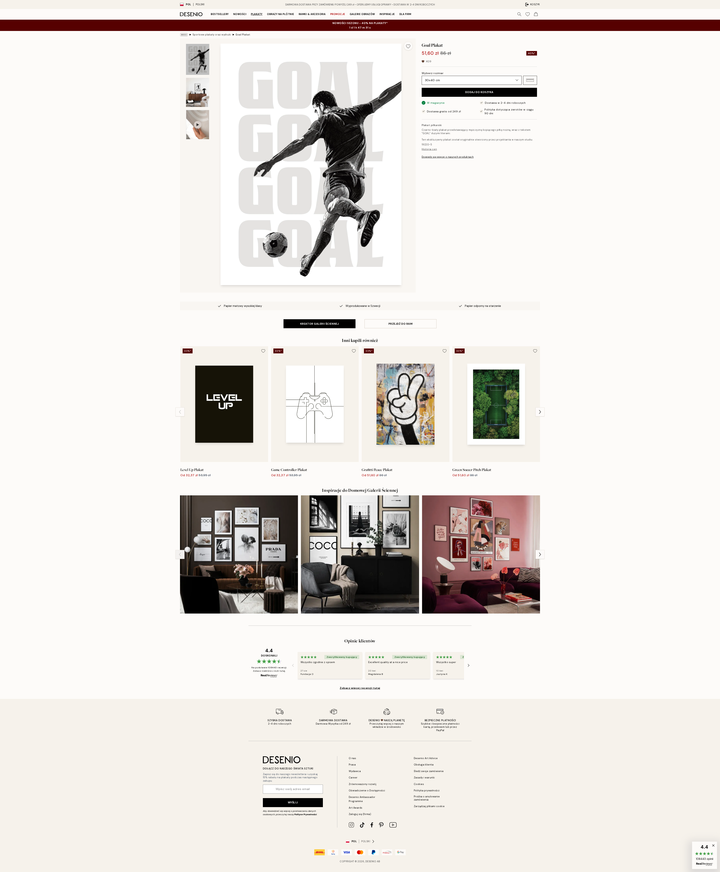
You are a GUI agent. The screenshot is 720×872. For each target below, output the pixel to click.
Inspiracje (387, 14)
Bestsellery (220, 14)
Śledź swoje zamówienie (429, 771)
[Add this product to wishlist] (408, 45)
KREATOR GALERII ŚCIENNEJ (319, 323)
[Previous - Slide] (180, 411)
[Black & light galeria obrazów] (360, 554)
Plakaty (256, 14)
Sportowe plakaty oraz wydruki (212, 34)
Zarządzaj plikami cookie (429, 806)
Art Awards (355, 807)
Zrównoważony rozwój (362, 784)
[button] (530, 80)
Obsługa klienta (424, 764)
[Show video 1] (197, 124)
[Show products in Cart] (536, 14)
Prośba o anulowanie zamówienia (427, 798)
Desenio (370, 861)
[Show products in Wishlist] (528, 14)
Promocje (337, 14)
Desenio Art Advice (426, 758)
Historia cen (429, 149)
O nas (352, 758)
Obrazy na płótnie (280, 14)
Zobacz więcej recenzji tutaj (360, 688)
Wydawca (355, 771)
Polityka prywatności (427, 790)
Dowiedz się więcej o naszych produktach (448, 156)
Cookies (419, 784)
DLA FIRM (405, 14)
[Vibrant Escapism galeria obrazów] (481, 554)
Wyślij (293, 802)
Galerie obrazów (362, 14)
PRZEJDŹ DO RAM (400, 323)
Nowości (240, 14)
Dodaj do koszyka (479, 92)
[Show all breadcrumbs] (184, 35)
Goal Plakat (243, 34)
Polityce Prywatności (305, 814)
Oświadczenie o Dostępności (367, 790)
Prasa (352, 764)
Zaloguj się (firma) (360, 814)
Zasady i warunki (424, 777)
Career (353, 777)
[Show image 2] (197, 92)
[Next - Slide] (540, 411)
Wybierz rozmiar (432, 73)
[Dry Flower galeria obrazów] (239, 554)
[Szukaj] (519, 14)
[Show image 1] (197, 59)
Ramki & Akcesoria (312, 14)
